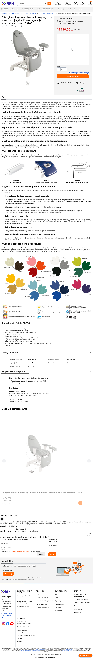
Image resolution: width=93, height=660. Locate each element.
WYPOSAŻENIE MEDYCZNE (16, 13)
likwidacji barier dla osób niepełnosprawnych (30, 650)
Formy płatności (78, 606)
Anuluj (41, 554)
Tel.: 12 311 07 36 (6, 614)
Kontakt (19, 641)
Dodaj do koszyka (73, 76)
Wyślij (52, 554)
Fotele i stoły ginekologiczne (46, 13)
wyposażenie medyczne (67, 650)
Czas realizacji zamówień (81, 599)
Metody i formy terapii (42, 597)
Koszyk (57, 597)
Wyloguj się (58, 610)
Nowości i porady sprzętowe (44, 601)
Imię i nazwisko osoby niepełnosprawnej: (14, 539)
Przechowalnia (59, 604)
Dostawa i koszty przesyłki (82, 602)
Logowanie (58, 607)
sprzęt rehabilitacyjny (40, 649)
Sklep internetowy (44, 657)
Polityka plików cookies (24, 627)
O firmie (19, 638)
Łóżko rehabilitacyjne (42, 607)
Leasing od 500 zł (79, 609)
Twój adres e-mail (6, 570)
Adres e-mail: (52, 539)
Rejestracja (58, 601)
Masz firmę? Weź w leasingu (79, 73)
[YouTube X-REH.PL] (12, 625)
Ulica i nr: (4, 543)
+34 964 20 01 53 (15, 399)
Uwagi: (2, 549)
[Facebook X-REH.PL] (7, 625)
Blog (37, 594)
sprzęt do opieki (69, 649)
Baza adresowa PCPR (23, 606)
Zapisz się (8, 574)
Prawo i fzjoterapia (41, 604)
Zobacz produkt (80, 503)
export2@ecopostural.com (18, 401)
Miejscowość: (52, 541)
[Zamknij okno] (2, 519)
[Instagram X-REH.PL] (3, 625)
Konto (56, 594)
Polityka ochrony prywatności (26, 635)
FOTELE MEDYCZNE (31, 13)
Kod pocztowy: (6, 547)
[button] (49, 3)
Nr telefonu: (52, 545)
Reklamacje (77, 612)
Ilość (58, 66)
